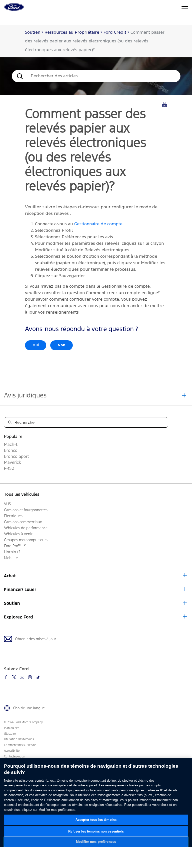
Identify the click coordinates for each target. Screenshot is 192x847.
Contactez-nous (14, 756)
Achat (10, 576)
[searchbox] (103, 76)
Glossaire (10, 733)
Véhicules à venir (18, 533)
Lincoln (10, 551)
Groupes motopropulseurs (26, 539)
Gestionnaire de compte (98, 224)
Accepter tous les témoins (96, 820)
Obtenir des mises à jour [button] (35, 638)
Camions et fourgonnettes (26, 509)
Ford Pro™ (12, 545)
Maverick (12, 462)
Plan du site (11, 728)
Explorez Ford (18, 617)
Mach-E (11, 444)
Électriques (13, 515)
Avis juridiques (25, 395)
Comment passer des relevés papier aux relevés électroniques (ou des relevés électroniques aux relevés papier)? (94, 41)
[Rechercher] (19, 76)
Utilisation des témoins (19, 739)
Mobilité (11, 557)
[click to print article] (164, 104)
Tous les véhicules (21, 494)
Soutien (12, 603)
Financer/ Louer (20, 589)
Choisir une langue (29, 708)
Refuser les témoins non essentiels (96, 831)
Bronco (11, 450)
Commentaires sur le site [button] (20, 745)
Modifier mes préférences (96, 842)
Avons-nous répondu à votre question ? (81, 329)
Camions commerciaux (23, 521)
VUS (7, 503)
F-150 (9, 468)
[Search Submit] (10, 422)
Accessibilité (12, 750)
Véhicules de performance (26, 527)
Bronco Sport (16, 456)
